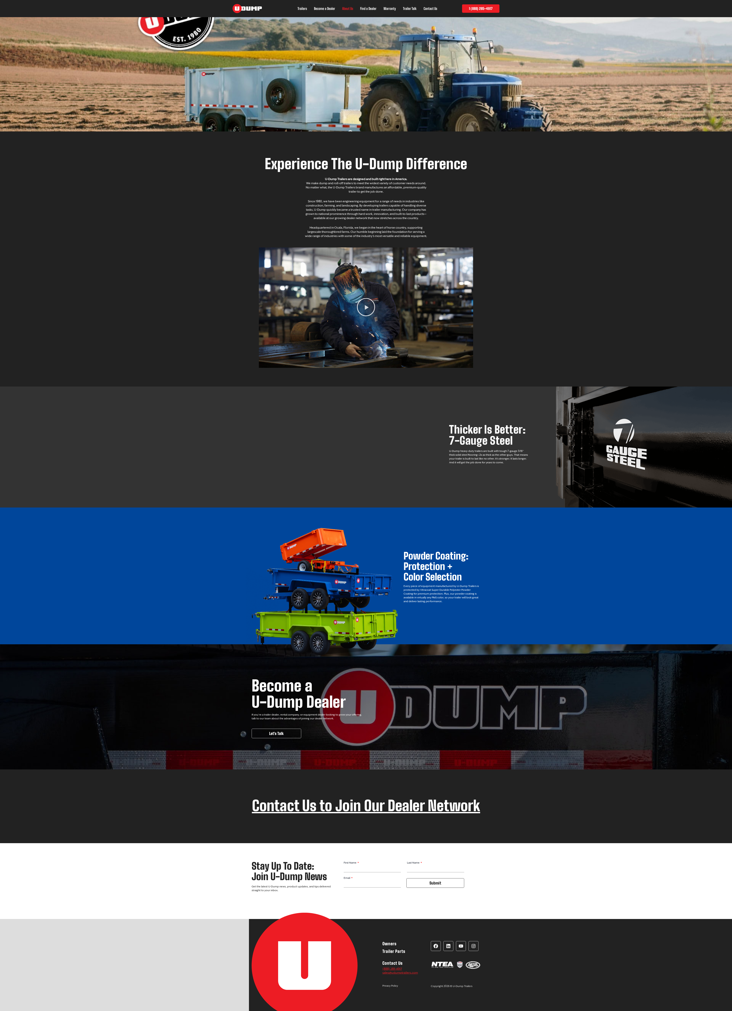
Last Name (413, 862)
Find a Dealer (368, 8)
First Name (350, 862)
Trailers (302, 8)
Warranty (390, 8)
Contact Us (430, 8)
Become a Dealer (324, 8)
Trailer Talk (410, 8)
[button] (366, 308)
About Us (347, 8)
